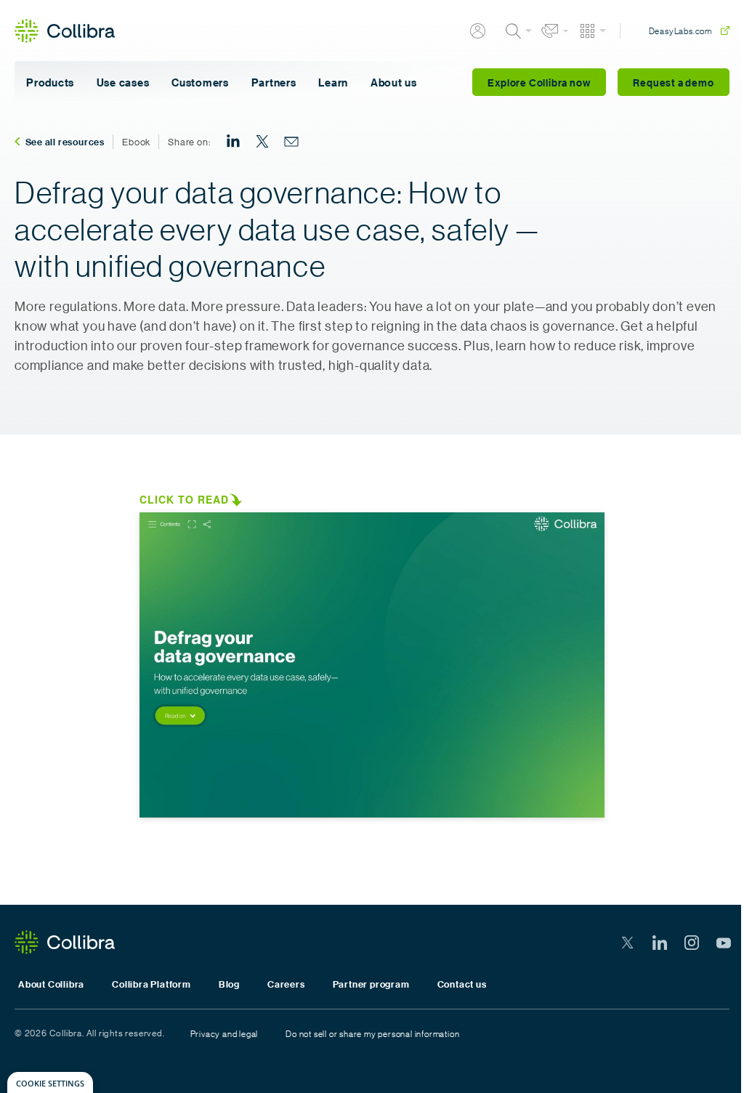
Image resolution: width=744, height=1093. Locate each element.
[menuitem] (233, 141)
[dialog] (50, 1082)
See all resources (65, 141)
